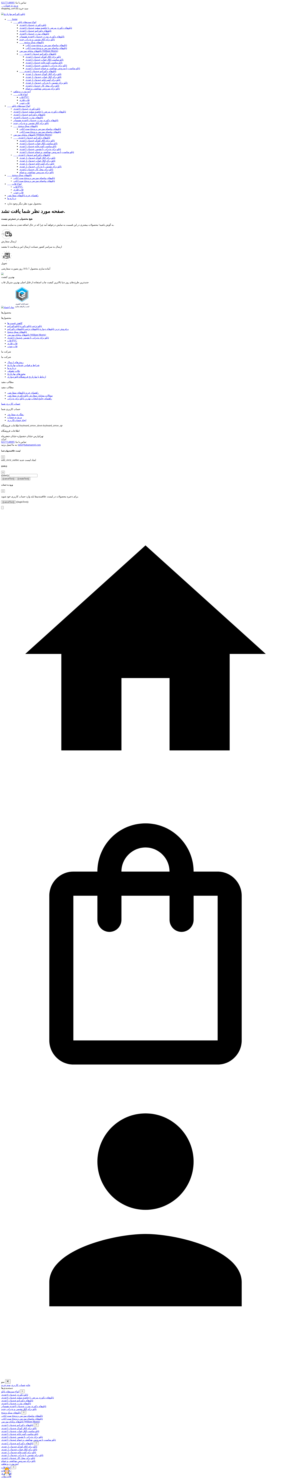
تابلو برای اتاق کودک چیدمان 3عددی (43, 56)
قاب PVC (24, 97)
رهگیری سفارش (15, 414)
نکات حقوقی (13, 371)
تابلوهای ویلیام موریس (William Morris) (38, 51)
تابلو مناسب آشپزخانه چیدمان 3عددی (43, 62)
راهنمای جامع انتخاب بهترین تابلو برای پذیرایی (29, 398)
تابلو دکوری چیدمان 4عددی (32, 25)
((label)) (5, 475)
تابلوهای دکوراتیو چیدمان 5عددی (35, 30)
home (12, 19)
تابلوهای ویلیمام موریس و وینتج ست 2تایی (46, 45)
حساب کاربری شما (10, 404)
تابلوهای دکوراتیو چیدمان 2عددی (37, 71)
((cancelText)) (8, 479)
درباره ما (11, 198)
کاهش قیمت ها (14, 323)
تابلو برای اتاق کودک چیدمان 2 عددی (43, 74)
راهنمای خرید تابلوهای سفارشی (23, 195)
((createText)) (23, 479)
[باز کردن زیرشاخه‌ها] (22, 1391)
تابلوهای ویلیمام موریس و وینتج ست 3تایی (46, 48)
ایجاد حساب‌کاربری (16, 420)
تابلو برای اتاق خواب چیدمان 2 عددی (43, 77)
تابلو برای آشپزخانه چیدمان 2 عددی (42, 80)
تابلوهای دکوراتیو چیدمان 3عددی (37, 54)
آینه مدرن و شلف (22, 91)
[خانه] (145, 798)
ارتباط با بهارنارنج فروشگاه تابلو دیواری (26, 376)
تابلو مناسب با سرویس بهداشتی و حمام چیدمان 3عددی (52, 68)
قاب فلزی (24, 100)
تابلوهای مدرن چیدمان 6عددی (34, 33)
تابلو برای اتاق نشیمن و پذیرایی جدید (37, 39)
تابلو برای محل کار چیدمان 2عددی (42, 85)
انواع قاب (20, 94)
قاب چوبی (24, 103)
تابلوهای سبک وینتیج (31, 42)
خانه (28, 1385)
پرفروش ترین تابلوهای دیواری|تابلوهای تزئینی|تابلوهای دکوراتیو (38, 329)
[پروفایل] (145, 1378)
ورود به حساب (14, 417)
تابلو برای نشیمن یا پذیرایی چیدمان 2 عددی (46, 82)
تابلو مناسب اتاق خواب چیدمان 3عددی (44, 59)
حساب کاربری (18, 1385)
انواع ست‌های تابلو (24, 22)
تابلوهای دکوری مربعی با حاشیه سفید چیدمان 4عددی (45, 28)
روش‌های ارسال (15, 362)
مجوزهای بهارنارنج (16, 374)
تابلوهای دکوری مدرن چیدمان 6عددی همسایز (41, 36)
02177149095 (8, 2)
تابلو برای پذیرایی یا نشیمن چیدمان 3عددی (46, 65)
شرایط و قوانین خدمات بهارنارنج (23, 365)
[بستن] (8, 1381)
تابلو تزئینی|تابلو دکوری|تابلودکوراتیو (24, 326)
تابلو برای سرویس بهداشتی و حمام (42, 88)
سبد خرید (5, 1385)
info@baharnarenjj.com (29, 445)
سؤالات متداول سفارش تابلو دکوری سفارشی (30, 395)
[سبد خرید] (145, 1088)
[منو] (2, 507)
